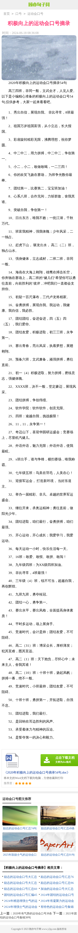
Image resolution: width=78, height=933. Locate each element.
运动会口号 (35, 13)
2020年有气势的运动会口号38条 (32, 913)
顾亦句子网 (35, 929)
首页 (6, 13)
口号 (18, 13)
